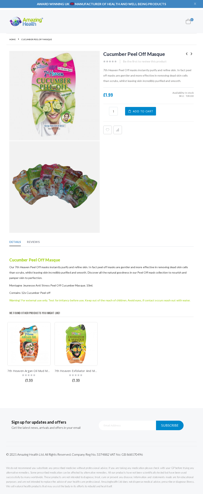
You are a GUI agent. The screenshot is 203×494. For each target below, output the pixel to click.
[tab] (18, 241)
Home (12, 39)
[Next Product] (191, 53)
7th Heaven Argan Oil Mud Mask (29, 371)
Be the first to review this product (145, 61)
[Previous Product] (187, 53)
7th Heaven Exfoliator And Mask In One (76, 371)
